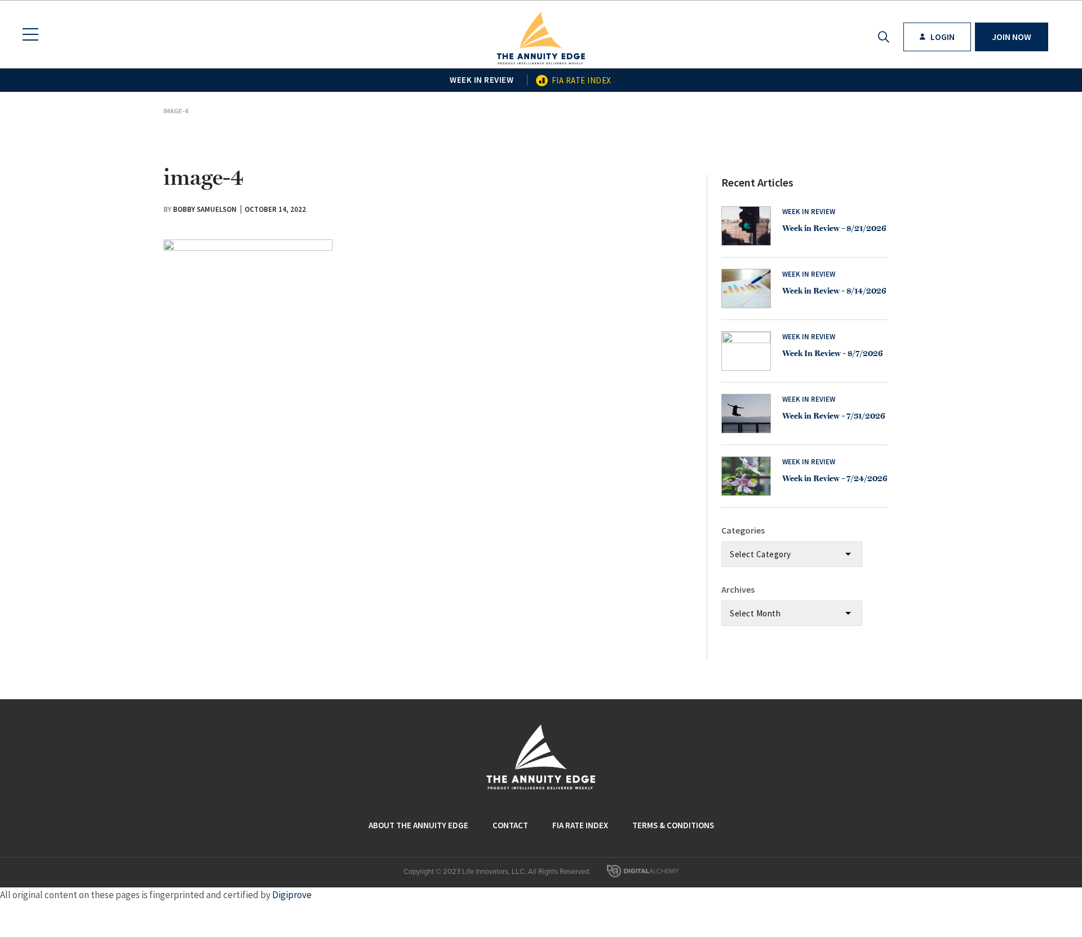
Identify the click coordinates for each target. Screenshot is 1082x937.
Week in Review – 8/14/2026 (834, 291)
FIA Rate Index (581, 80)
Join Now (1011, 36)
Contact (510, 825)
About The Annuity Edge (418, 825)
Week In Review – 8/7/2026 (832, 353)
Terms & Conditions (673, 825)
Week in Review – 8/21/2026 (834, 228)
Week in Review (481, 79)
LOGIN (942, 36)
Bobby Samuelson (205, 209)
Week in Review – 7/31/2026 (833, 416)
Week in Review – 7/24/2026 (835, 478)
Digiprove (292, 895)
